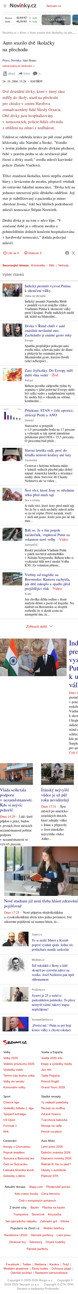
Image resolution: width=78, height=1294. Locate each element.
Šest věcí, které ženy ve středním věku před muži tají (49, 492)
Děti (51, 265)
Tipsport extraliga (14, 1114)
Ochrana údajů (61, 1268)
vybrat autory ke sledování (17, 66)
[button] (12, 290)
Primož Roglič (50, 1081)
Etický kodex (40, 1268)
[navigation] (5, 6)
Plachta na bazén (53, 1207)
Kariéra (54, 1264)
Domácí (29, 420)
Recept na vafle (51, 1125)
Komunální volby (14, 1087)
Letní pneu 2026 (52, 1146)
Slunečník (38, 1214)
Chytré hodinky (55, 1242)
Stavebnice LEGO (15, 1235)
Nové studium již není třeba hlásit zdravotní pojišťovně (41, 903)
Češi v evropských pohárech (37, 1200)
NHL (6, 1131)
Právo (5, 60)
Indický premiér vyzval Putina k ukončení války (48, 288)
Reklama (40, 1264)
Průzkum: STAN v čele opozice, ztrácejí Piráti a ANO (49, 412)
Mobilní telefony (53, 1228)
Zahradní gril (48, 1221)
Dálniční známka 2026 (56, 1152)
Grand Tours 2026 (53, 1087)
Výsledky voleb (13, 1069)
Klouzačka (54, 1214)
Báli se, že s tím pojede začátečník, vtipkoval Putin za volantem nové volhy (47, 535)
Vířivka (64, 1221)
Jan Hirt (46, 1069)
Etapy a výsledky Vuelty (56, 1063)
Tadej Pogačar (50, 1075)
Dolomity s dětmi (14, 1176)
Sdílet (26, 73)
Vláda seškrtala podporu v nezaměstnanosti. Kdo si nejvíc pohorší (16, 800)
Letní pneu (64, 1235)
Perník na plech (51, 1131)
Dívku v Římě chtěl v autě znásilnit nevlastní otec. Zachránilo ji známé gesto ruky (48, 330)
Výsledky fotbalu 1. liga (18, 1108)
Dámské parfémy (42, 1235)
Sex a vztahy (32, 500)
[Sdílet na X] (73, 253)
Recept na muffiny (53, 1108)
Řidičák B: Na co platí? (56, 1164)
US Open (9, 1120)
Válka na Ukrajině (35, 296)
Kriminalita (38, 265)
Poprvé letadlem (14, 1152)
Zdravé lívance (51, 1114)
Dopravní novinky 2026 (56, 1158)
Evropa (29, 340)
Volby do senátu (13, 1081)
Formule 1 (10, 1125)
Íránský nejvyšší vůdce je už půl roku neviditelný (55, 795)
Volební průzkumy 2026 (18, 1063)
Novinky (16, 60)
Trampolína (20, 1214)
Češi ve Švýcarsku (15, 1164)
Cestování (31, 460)
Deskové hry (17, 1242)
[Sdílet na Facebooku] (67, 253)
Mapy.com (36, 1186)
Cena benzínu (50, 1193)
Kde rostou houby (26, 1193)
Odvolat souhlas (21, 1272)
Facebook (12, 1264)
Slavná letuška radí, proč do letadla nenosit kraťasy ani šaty (48, 452)
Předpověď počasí (58, 1186)
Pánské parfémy (37, 1249)
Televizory (35, 1242)
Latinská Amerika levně (18, 1170)
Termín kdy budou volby (19, 1075)
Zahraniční (31, 544)
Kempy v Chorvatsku (17, 1146)
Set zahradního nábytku (21, 1221)
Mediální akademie (16, 1268)
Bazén (35, 1207)
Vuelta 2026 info (51, 1058)
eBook (11, 73)
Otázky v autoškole (53, 1170)
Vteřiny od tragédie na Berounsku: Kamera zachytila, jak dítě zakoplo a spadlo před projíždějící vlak (47, 581)
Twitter (26, 1264)
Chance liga (11, 1102)
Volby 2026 (10, 1058)
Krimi (28, 594)
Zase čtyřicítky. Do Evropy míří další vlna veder (49, 372)
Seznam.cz (53, 6)
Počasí (29, 380)
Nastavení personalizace (51, 1272)
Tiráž (65, 1264)
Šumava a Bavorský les (18, 1158)
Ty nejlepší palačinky (54, 1102)
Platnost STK (49, 1176)
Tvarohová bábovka (54, 1120)
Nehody (63, 265)
